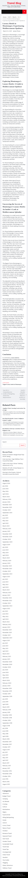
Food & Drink (6, 815)
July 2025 (5, 515)
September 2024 (7, 542)
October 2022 (7, 603)
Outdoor (5, 831)
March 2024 (6, 558)
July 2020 (5, 670)
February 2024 (7, 560)
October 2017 (6, 747)
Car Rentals (6, 801)
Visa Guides (6, 860)
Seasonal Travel (7, 836)
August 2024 (6, 544)
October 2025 (7, 510)
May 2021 (5, 648)
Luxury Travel (6, 382)
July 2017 (5, 752)
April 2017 (5, 760)
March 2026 (6, 497)
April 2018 (5, 736)
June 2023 (5, 582)
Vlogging (5, 863)
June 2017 (5, 755)
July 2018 (5, 728)
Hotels (4, 820)
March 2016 (6, 781)
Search (4, 442)
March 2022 (6, 622)
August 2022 (6, 608)
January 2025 (6, 531)
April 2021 (5, 651)
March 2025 (6, 526)
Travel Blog (14, 3)
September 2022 (7, 606)
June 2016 (5, 779)
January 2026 (6, 502)
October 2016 (7, 776)
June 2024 (5, 550)
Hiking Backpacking (8, 817)
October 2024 (7, 539)
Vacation (5, 857)
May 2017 (5, 758)
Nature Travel (6, 828)
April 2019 (5, 704)
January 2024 (6, 563)
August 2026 (6, 483)
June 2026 (5, 489)
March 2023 (6, 590)
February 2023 (7, 592)
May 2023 (5, 584)
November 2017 (7, 744)
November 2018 (7, 718)
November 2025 (7, 507)
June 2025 (5, 518)
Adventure (6, 793)
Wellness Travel (7, 868)
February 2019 (7, 710)
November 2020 (7, 664)
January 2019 (6, 712)
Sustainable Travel (8, 844)
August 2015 (6, 784)
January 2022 (6, 627)
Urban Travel (6, 855)
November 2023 (7, 568)
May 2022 (5, 616)
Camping (5, 799)
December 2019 (7, 688)
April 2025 (6, 523)
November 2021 (7, 632)
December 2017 (7, 742)
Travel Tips (6, 849)
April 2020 (6, 678)
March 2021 (6, 654)
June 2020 (6, 672)
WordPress (22, 875)
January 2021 (6, 659)
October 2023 (7, 571)
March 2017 (6, 763)
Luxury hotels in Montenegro (14, 384)
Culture (5, 807)
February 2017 (7, 766)
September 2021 (7, 638)
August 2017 (6, 750)
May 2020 (6, 675)
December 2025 (7, 505)
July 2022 (5, 611)
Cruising (5, 804)
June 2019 (5, 702)
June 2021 (5, 646)
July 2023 (5, 579)
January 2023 (6, 595)
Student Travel (7, 841)
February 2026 (7, 499)
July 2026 (5, 486)
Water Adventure (8, 865)
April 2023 (6, 587)
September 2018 (7, 723)
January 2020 (6, 686)
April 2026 (6, 494)
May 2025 (5, 521)
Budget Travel (6, 796)
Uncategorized (7, 852)
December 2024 (7, 534)
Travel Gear (6, 847)
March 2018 (6, 739)
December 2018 (7, 715)
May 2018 (5, 734)
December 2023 (7, 566)
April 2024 (6, 555)
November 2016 (7, 774)
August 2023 (6, 576)
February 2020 (7, 683)
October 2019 (7, 694)
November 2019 (7, 691)
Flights (4, 812)
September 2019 (7, 696)
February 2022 (7, 624)
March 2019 (6, 707)
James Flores (16, 31)
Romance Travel (7, 833)
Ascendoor (10, 875)
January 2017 (6, 768)
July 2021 (5, 643)
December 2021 (7, 630)
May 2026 (5, 491)
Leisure (5, 823)
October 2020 (7, 667)
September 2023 (7, 574)
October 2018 (7, 720)
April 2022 (6, 619)
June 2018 (5, 731)
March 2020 (6, 680)
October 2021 (7, 635)
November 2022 (7, 600)
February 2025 (7, 529)
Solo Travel (6, 839)
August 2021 (6, 640)
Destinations (6, 809)
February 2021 (7, 656)
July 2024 (5, 547)
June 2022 (5, 614)
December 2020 (7, 662)
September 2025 (7, 513)
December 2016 (7, 771)
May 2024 (5, 552)
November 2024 (7, 536)
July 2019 (5, 699)
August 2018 (6, 726)
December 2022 (7, 598)
